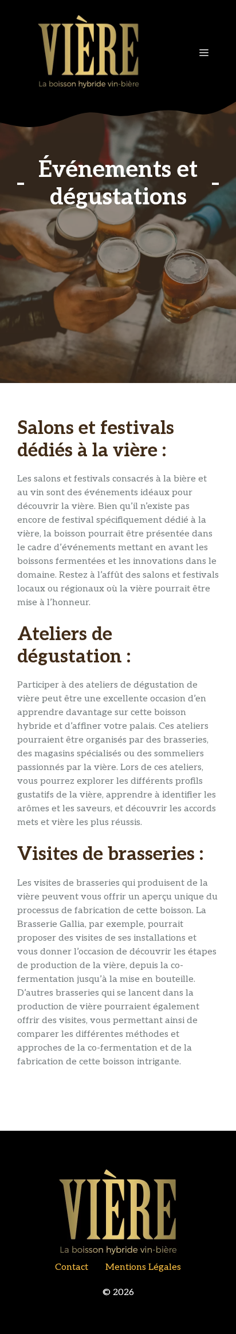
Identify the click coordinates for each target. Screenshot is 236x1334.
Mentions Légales (143, 1267)
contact (71, 1267)
